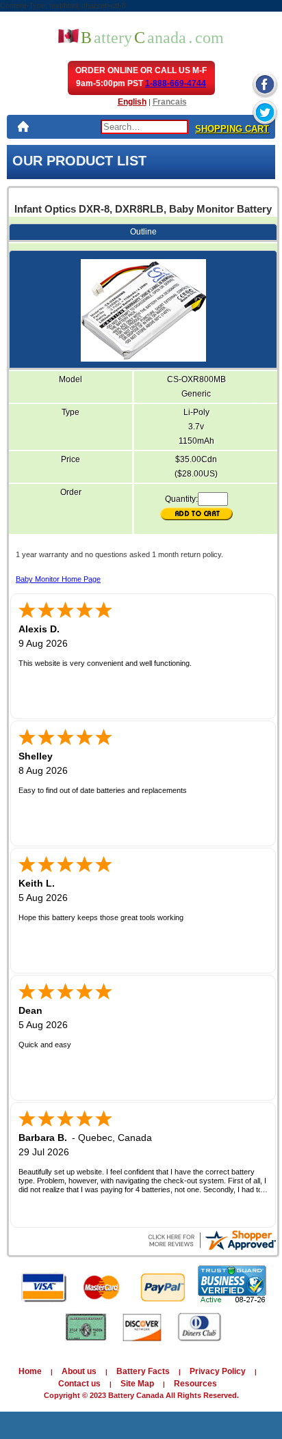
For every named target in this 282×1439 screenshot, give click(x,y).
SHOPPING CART (232, 129)
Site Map (137, 1383)
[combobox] (144, 127)
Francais (170, 102)
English (132, 102)
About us (79, 1371)
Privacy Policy (218, 1371)
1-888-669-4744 (175, 83)
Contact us (79, 1383)
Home (30, 1371)
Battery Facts (143, 1371)
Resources (195, 1383)
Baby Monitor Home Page (58, 579)
